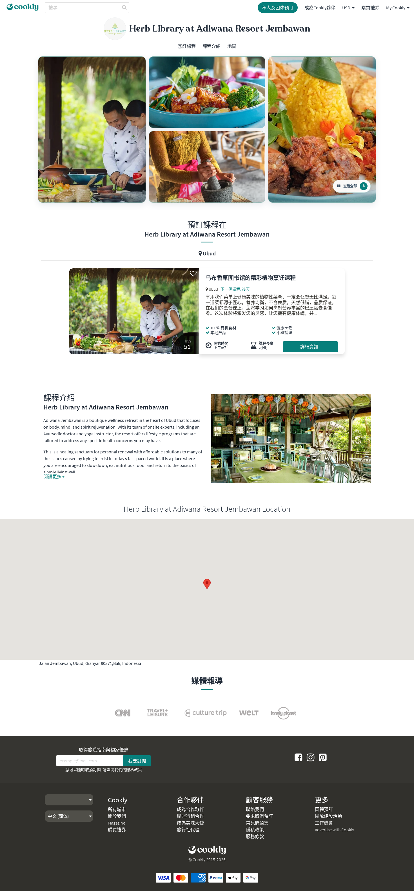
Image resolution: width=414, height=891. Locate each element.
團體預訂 (324, 809)
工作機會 (324, 823)
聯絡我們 (255, 809)
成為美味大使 (190, 823)
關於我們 (117, 816)
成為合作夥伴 (190, 809)
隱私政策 (134, 769)
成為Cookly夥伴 (319, 7)
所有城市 (117, 809)
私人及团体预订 (277, 7)
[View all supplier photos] (92, 129)
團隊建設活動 (328, 816)
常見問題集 (257, 823)
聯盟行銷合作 (190, 816)
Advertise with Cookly (334, 829)
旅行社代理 (188, 829)
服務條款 (255, 836)
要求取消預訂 (259, 816)
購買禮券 (370, 7)
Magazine (116, 823)
